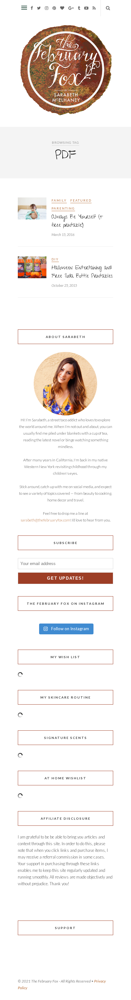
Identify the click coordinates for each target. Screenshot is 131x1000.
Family (59, 200)
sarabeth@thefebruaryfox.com (45, 520)
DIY (55, 259)
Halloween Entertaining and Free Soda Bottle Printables (82, 272)
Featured (81, 200)
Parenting (63, 208)
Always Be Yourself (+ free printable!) (77, 221)
